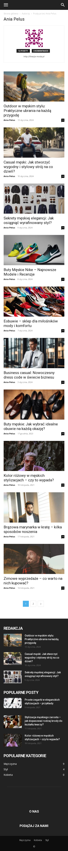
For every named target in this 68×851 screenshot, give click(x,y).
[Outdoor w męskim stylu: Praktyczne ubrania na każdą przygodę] (34, 86)
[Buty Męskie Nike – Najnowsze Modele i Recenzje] (34, 250)
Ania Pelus (9, 120)
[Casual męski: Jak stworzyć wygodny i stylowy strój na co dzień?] (34, 142)
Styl (47, 840)
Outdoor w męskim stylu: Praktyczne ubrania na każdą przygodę (27, 110)
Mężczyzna (24, 840)
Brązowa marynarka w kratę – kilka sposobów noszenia (33, 529)
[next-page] (41, 604)
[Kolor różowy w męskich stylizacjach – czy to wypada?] (34, 456)
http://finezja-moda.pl (34, 56)
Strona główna (11, 13)
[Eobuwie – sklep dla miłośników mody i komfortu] (34, 302)
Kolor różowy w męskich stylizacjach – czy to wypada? (29, 477)
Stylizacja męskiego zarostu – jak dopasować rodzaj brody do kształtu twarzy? (43, 721)
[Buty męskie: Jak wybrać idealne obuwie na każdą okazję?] (34, 405)
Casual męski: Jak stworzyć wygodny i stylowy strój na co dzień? (28, 167)
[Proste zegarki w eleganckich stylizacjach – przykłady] (13, 703)
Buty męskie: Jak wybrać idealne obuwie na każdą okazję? (31, 426)
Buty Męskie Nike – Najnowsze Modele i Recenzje (30, 272)
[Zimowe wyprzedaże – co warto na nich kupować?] (34, 559)
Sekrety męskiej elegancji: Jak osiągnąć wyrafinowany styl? (29, 220)
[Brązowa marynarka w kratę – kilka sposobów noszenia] (34, 507)
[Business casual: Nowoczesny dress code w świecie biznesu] (34, 353)
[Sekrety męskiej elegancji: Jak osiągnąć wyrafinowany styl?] (34, 199)
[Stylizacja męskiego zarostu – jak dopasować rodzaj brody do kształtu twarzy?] (13, 721)
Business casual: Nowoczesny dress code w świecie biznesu (29, 375)
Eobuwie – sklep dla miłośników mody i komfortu (31, 323)
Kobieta (38, 840)
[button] (6, 5)
